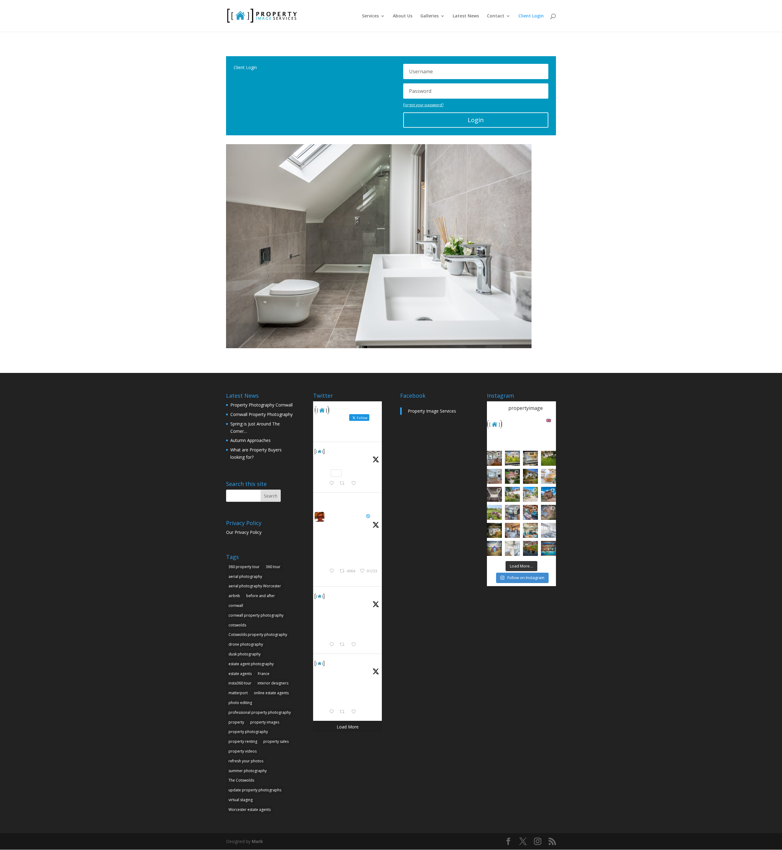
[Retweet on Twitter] (344, 500)
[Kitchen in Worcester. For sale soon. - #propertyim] (512, 548)
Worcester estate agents (249, 809)
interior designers (273, 683)
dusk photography (244, 654)
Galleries (429, 16)
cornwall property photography (255, 615)
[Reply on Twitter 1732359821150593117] (333, 712)
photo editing (240, 702)
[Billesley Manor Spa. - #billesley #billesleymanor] (548, 548)
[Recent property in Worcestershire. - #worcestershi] (548, 476)
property (236, 722)
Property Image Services (432, 411)
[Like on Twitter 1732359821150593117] (355, 712)
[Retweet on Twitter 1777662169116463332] (343, 644)
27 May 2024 (338, 524)
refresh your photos (245, 761)
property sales (276, 741)
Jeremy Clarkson (345, 516)
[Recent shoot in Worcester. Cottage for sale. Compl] (512, 494)
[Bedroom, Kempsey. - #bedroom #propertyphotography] (512, 530)
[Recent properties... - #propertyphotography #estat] (512, 512)
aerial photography (245, 576)
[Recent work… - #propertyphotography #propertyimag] (494, 476)
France (263, 673)
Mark (257, 841)
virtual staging (240, 799)
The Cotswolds (241, 780)
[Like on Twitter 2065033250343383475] (355, 483)
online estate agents (271, 692)
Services (370, 16)
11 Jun (332, 458)
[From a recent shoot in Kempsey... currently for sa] (530, 512)
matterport (238, 692)
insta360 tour (239, 683)
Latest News (466, 16)
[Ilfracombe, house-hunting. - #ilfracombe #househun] (494, 530)
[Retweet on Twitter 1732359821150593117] (343, 712)
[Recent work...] (494, 458)
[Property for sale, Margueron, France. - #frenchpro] (530, 494)
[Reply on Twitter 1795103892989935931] (333, 571)
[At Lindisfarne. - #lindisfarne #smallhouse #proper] (494, 548)
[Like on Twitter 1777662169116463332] (355, 644)
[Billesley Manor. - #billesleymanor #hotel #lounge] (530, 530)
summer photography (247, 770)
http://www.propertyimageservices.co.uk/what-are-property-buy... (362, 632)
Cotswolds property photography (257, 634)
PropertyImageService (352, 451)
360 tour (273, 566)
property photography (248, 731)
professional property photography (259, 712)
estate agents (240, 673)
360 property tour (244, 566)
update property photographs (254, 790)
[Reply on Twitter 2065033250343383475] (333, 483)
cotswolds (237, 625)
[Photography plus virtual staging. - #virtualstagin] (548, 530)
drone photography (245, 644)
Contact (495, 16)
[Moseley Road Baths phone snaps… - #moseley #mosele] (494, 494)
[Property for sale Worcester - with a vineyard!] (548, 458)
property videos (242, 751)
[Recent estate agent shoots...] (494, 512)
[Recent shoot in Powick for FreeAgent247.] (548, 512)
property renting (242, 741)
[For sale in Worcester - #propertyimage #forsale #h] (530, 476)
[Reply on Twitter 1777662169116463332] (333, 644)
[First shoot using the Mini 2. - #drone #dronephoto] (530, 548)
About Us (402, 16)
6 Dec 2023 (337, 670)
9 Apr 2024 (336, 603)
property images (264, 722)
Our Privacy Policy (243, 532)
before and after (260, 595)
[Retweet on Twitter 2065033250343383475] (343, 483)
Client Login (531, 16)
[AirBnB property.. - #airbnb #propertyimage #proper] (512, 476)
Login (476, 120)
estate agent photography (251, 663)
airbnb (234, 595)
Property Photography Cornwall (261, 405)
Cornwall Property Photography (261, 414)
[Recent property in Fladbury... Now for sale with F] (548, 494)
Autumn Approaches (250, 440)
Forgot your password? (423, 105)
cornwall (235, 605)
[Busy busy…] (512, 458)
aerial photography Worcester (254, 586)
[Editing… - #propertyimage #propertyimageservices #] (530, 458)
